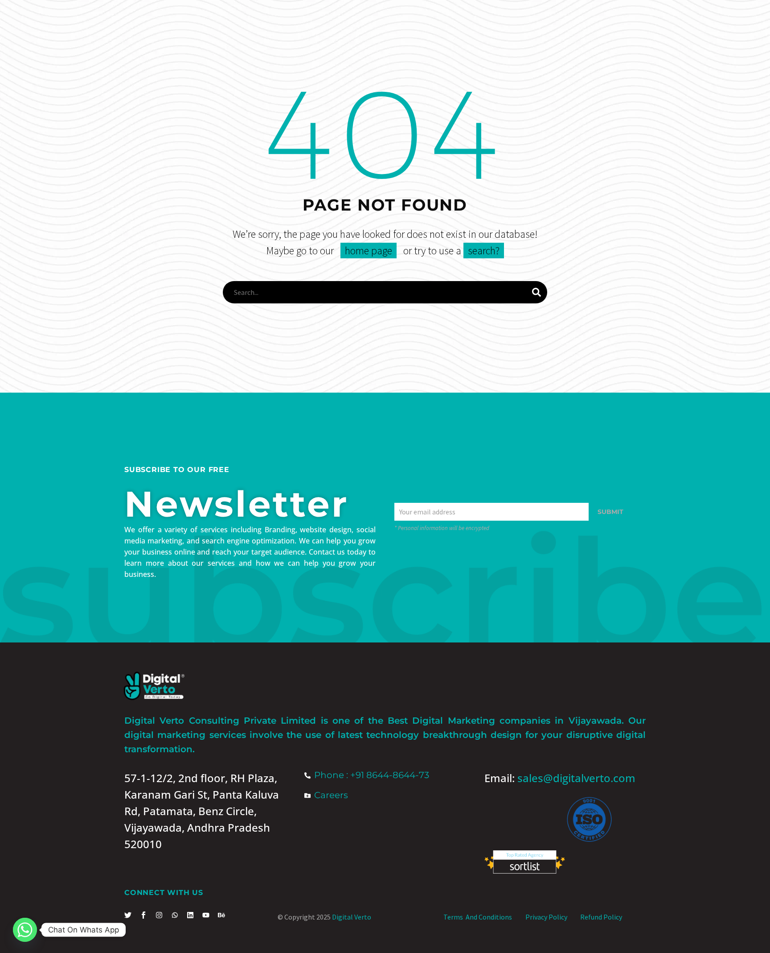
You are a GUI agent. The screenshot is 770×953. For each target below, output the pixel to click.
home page (368, 250)
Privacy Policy (546, 916)
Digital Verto (351, 916)
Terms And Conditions (477, 916)
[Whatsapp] (25, 930)
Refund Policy (601, 916)
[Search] (536, 292)
